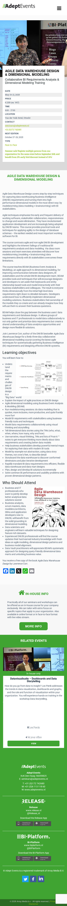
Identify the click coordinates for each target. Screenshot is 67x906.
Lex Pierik (34, 727)
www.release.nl (33, 810)
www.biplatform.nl (33, 845)
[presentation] (8, 48)
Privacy (53, 901)
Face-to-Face (11, 145)
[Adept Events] (18, 7)
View (33, 743)
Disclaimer (33, 903)
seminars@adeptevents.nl (17, 125)
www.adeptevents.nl (35, 789)
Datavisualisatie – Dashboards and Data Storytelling (33, 680)
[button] (25, 879)
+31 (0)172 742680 (13, 129)
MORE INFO (33, 626)
